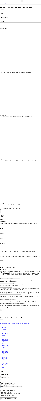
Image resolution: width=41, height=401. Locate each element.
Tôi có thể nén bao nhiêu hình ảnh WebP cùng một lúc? (6, 283)
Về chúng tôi (3, 326)
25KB (9, 323)
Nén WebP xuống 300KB (5, 346)
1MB (26, 323)
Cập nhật (1, 319)
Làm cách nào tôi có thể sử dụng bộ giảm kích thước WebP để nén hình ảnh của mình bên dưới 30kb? (12, 303)
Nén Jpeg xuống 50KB (5, 333)
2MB (28, 323)
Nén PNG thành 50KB (5, 339)
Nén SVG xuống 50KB (5, 363)
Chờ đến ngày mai (19, 386)
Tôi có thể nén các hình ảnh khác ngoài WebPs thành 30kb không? (8, 299)
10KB (4, 323)
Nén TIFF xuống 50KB (5, 357)
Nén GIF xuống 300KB (5, 352)
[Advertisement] (14, 25)
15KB (6, 323)
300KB (25, 323)
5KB (2, 323)
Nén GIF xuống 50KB (5, 351)
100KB (18, 323)
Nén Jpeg (3, 332)
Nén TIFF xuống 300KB (5, 358)
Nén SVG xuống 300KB (5, 364)
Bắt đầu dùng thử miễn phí (3, 386)
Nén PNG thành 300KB (5, 340)
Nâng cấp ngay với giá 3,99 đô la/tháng (11, 386)
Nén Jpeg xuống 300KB (5, 334)
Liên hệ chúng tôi (4, 329)
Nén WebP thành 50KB (5, 345)
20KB (8, 323)
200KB (22, 323)
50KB (16, 323)
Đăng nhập (15, 4)
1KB (0, 323)
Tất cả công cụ (4, 3)
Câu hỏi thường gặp (4, 327)
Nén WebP (3, 344)
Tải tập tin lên (2, 21)
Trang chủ (3, 367)
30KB (12, 323)
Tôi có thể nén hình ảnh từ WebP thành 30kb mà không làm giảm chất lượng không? (10, 278)
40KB (14, 323)
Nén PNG (3, 338)
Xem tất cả (3, 335)
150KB (20, 323)
